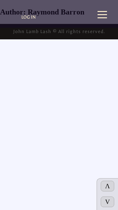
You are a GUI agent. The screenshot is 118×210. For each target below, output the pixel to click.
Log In (28, 17)
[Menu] (102, 15)
